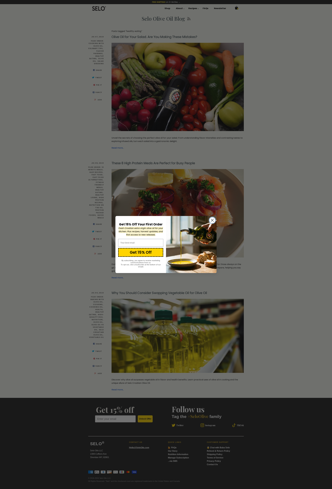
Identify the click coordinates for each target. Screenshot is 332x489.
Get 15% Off (141, 252)
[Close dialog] (212, 220)
